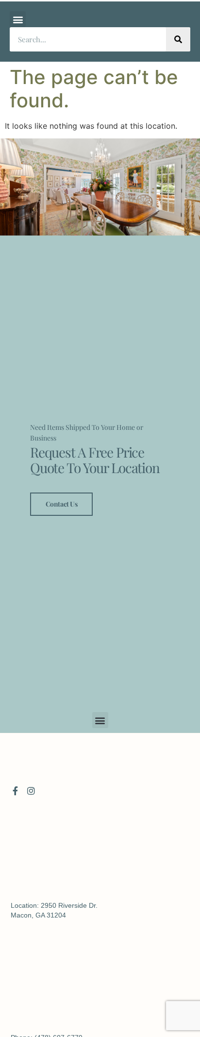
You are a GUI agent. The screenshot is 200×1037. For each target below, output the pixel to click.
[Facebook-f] (15, 790)
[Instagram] (31, 790)
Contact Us (62, 504)
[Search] (178, 39)
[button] (18, 19)
